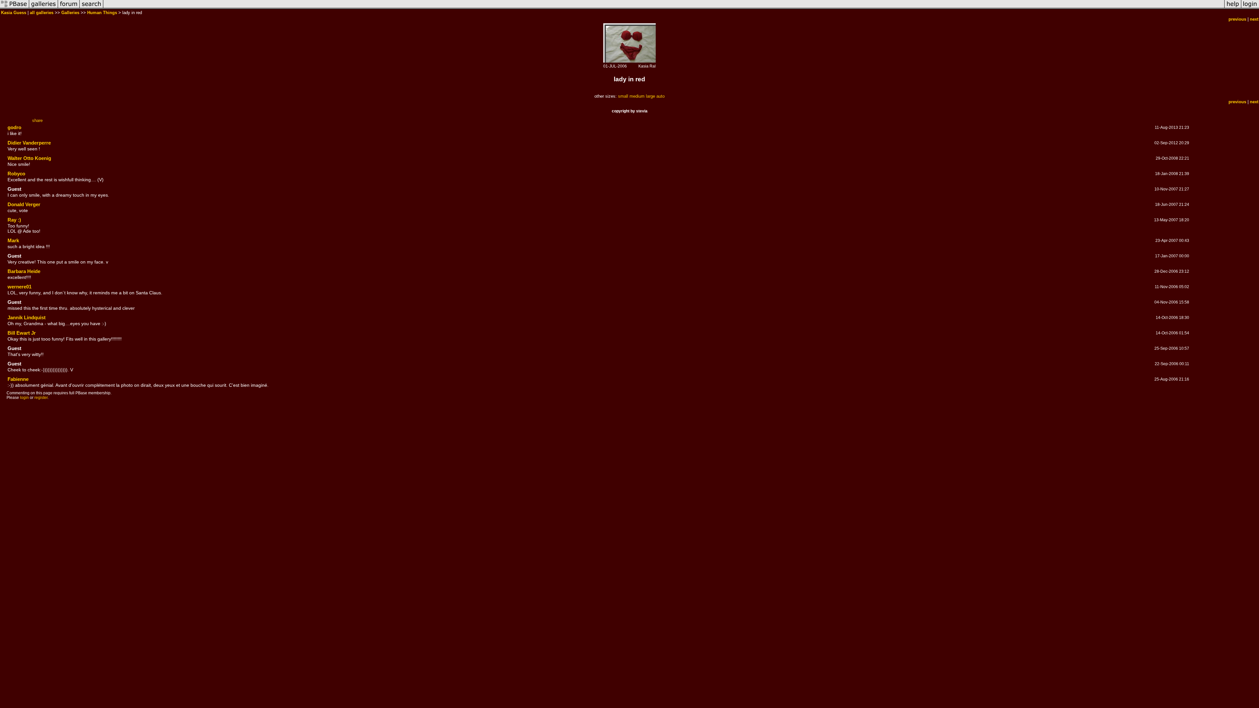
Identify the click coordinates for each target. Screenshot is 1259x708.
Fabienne (18, 379)
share (37, 120)
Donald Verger (24, 204)
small (623, 96)
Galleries (70, 12)
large (650, 96)
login (24, 397)
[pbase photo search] (91, 7)
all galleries (41, 12)
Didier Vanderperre (29, 143)
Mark (13, 240)
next (1254, 19)
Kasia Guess (13, 12)
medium (637, 96)
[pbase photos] (14, 7)
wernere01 (19, 286)
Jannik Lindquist (27, 317)
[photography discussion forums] (69, 7)
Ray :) (14, 220)
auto (660, 96)
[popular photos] (663, 7)
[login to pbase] (1250, 7)
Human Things (102, 12)
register (41, 397)
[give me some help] (1232, 7)
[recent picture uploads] (43, 7)
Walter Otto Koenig (29, 158)
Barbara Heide (24, 271)
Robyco (16, 173)
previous (1237, 19)
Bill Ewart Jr (22, 333)
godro (14, 127)
